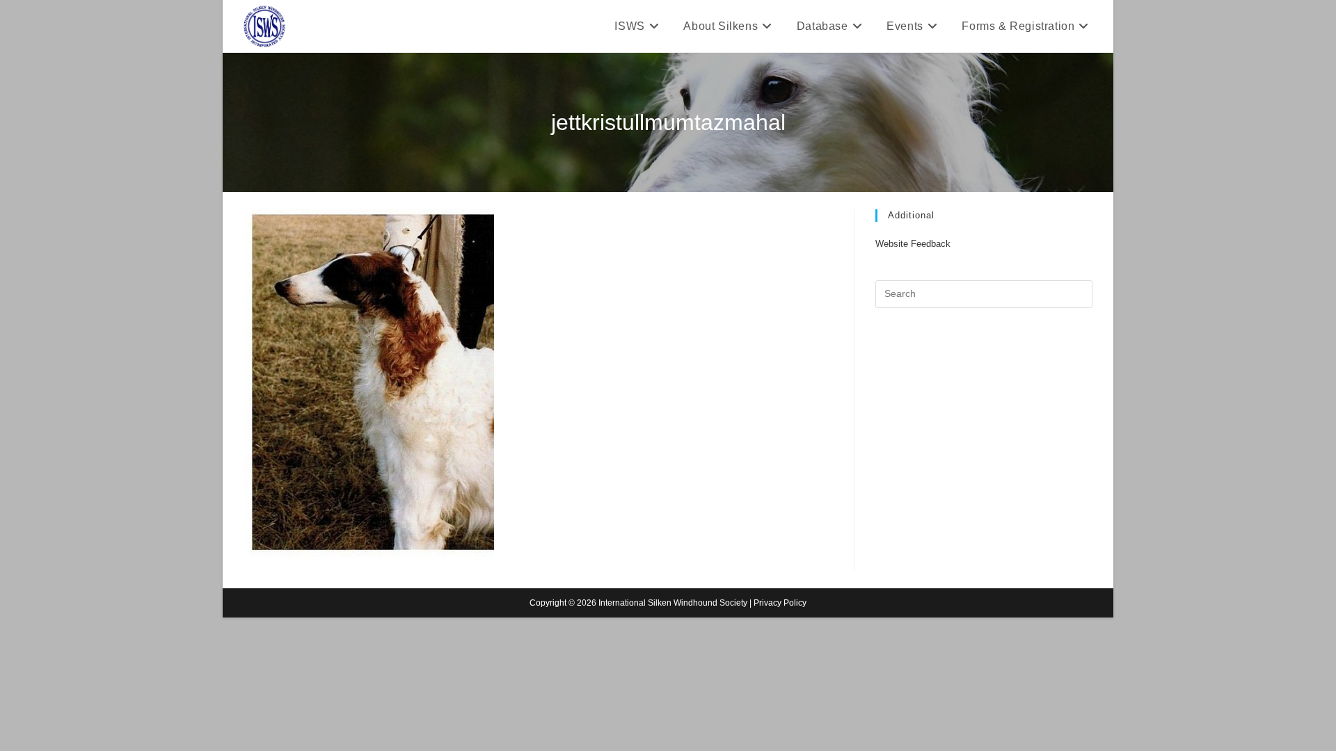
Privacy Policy (780, 603)
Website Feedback (913, 244)
